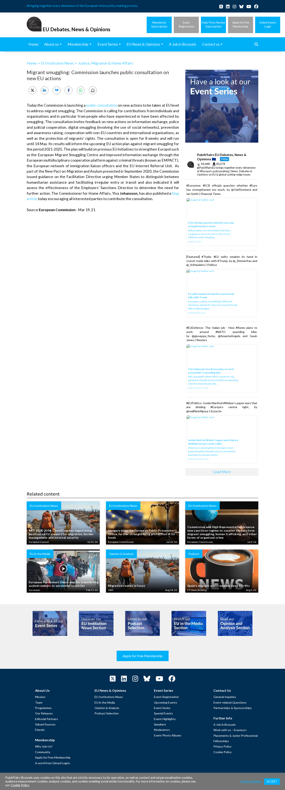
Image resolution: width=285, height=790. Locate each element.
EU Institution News (57, 63)
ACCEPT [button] (272, 781)
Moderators (162, 729)
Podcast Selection (107, 713)
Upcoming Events (165, 702)
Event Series (162, 708)
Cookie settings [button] (250, 781)
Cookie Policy (222, 752)
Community (42, 752)
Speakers (160, 724)
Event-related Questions (229, 702)
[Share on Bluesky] (56, 90)
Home (32, 63)
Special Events (163, 713)
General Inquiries (224, 697)
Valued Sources (45, 724)
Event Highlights (165, 719)
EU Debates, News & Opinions (76, 29)
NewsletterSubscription (159, 24)
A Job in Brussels (224, 724)
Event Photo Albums (167, 735)
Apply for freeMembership (240, 24)
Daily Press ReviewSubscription (213, 24)
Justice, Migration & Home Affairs (105, 63)
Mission (40, 697)
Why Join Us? (44, 746)
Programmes (43, 708)
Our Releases (44, 713)
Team (38, 702)
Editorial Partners (46, 719)
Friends (40, 729)
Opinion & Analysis (107, 708)
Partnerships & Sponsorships (232, 708)
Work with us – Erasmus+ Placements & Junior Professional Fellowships (235, 735)
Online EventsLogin (267, 24)
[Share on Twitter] (32, 90)
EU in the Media (105, 702)
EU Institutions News (109, 697)
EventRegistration (186, 24)
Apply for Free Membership (143, 656)
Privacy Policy (222, 746)
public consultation (101, 105)
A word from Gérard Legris (52, 763)
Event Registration (166, 697)
